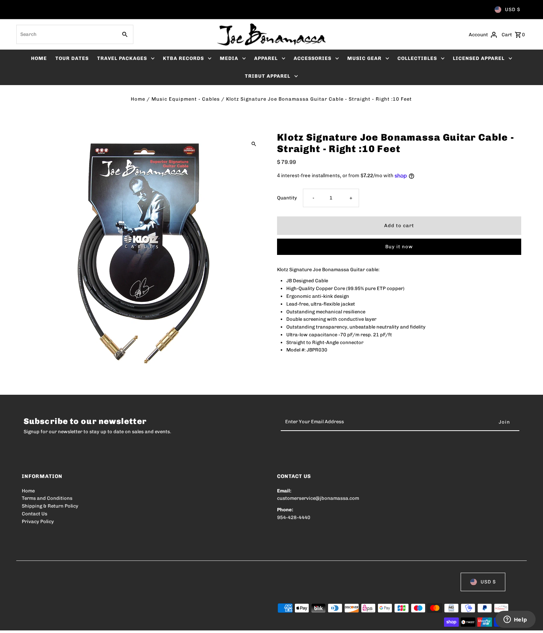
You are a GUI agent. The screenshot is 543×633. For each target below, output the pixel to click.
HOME (39, 58)
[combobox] (66, 34)
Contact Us (34, 513)
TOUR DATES (72, 58)
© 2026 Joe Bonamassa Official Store (64, 622)
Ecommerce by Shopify (158, 622)
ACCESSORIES (312, 58)
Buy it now (399, 246)
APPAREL (266, 58)
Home (138, 99)
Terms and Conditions (47, 498)
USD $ (512, 9)
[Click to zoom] (254, 143)
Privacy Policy (38, 521)
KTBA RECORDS (183, 58)
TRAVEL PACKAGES (122, 58)
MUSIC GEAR (364, 58)
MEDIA (229, 58)
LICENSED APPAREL (479, 58)
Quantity (287, 198)
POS (116, 622)
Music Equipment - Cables (185, 99)
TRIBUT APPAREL (267, 76)
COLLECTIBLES (417, 58)
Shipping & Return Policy (50, 506)
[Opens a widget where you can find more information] (515, 620)
